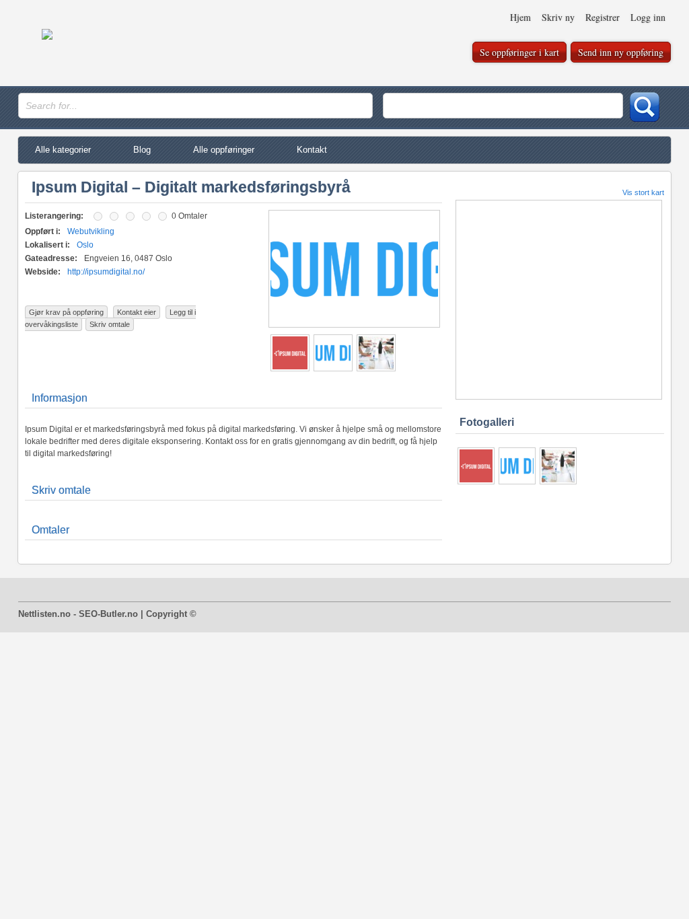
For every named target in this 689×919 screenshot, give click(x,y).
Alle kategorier (63, 150)
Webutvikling (90, 231)
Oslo (85, 245)
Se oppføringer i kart (519, 52)
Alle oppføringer (223, 150)
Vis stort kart (643, 192)
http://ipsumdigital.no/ (106, 272)
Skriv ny (558, 17)
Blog (142, 150)
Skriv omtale (109, 324)
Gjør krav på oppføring (66, 312)
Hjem (520, 17)
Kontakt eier (136, 312)
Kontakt (312, 150)
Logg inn (647, 17)
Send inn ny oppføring (620, 52)
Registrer (602, 17)
